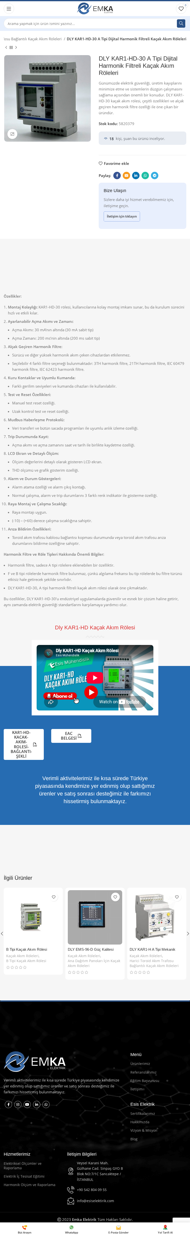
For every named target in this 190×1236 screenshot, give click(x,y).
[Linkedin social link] (136, 175)
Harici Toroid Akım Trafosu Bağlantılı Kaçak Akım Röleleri (154, 963)
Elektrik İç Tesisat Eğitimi (24, 1176)
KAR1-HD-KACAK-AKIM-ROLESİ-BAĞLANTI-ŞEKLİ (21, 744)
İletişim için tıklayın (122, 216)
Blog (134, 1139)
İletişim (136, 1089)
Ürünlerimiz (140, 1063)
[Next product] (16, 47)
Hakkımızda (139, 1122)
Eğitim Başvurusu (144, 1080)
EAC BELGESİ (69, 736)
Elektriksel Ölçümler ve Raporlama (23, 1165)
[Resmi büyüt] (12, 134)
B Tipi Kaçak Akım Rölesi (26, 949)
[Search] (181, 23)
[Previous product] (6, 47)
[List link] (95, 1171)
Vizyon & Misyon (143, 1130)
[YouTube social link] (27, 1104)
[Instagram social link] (18, 1104)
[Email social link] (126, 175)
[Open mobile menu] (9, 9)
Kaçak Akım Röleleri (22, 955)
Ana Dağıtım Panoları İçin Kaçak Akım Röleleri (94, 963)
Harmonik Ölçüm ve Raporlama (29, 1184)
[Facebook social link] (117, 175)
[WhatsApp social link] (145, 175)
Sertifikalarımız (142, 1113)
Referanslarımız (143, 1072)
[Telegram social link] (154, 175)
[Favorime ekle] (53, 897)
